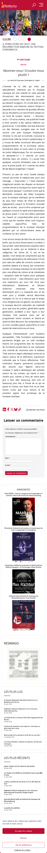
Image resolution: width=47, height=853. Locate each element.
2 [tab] (19, 39)
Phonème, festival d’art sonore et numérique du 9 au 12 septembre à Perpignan (23, 529)
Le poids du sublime (12, 808)
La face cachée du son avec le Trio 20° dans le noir (22, 783)
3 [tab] (24, 39)
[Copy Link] (19, 409)
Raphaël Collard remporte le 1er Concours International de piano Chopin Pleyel (20, 791)
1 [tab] (15, 39)
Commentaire (10, 437)
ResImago (11, 643)
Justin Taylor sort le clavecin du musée (19, 766)
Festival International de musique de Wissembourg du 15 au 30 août (23, 597)
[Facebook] (8, 409)
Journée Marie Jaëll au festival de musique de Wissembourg (22, 800)
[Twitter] (12, 409)
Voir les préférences (23, 845)
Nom (7, 458)
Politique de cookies (22, 850)
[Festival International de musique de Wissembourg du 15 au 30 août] (23, 615)
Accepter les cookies (23, 831)
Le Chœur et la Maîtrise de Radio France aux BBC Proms (23, 774)
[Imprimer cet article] (27, 410)
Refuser (23, 838)
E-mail (8, 465)
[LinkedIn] (4, 409)
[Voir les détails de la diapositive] (23, 22)
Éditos (23, 65)
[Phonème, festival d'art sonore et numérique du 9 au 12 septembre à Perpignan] (23, 547)
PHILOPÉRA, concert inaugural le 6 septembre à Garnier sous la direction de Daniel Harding (23, 494)
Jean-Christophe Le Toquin (30, 80)
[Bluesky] (16, 409)
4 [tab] (29, 39)
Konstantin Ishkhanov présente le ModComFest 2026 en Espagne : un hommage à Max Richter (23, 566)
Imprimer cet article (36, 410)
